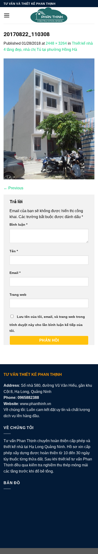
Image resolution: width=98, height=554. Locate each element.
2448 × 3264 (56, 43)
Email (15, 273)
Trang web (18, 294)
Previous (13, 188)
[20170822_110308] (49, 118)
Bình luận (18, 224)
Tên (14, 251)
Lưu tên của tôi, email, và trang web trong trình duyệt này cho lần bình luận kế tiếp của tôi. (47, 324)
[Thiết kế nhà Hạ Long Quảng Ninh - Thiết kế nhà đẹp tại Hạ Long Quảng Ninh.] (49, 15)
